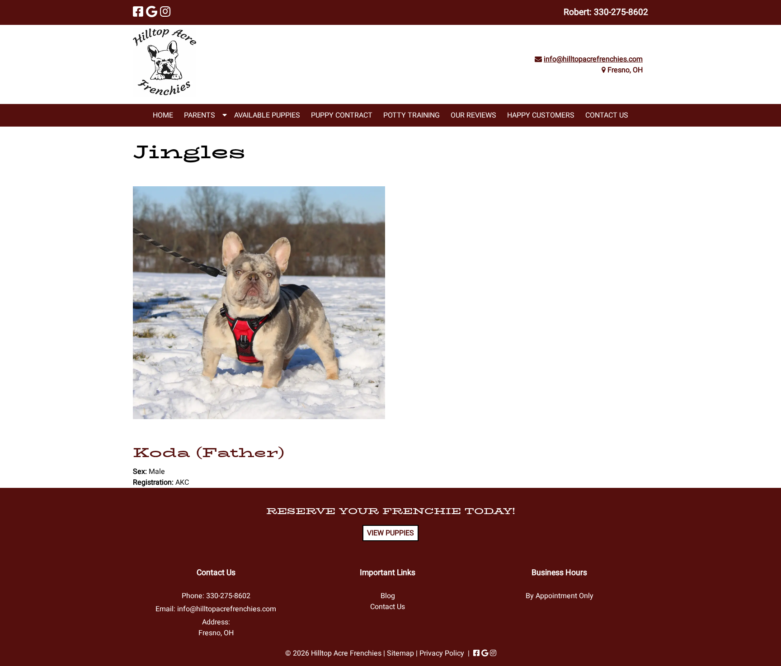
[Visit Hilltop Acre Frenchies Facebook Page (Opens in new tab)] (138, 12)
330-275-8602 (621, 12)
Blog (388, 595)
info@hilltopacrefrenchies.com (593, 59)
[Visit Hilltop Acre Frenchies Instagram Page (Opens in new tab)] (165, 12)
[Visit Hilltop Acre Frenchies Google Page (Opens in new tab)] (151, 12)
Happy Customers (540, 115)
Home (163, 115)
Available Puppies (267, 115)
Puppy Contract (341, 115)
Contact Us (606, 115)
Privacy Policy (441, 653)
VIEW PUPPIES (390, 533)
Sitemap (400, 653)
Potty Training (411, 115)
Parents (199, 115)
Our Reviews (473, 115)
